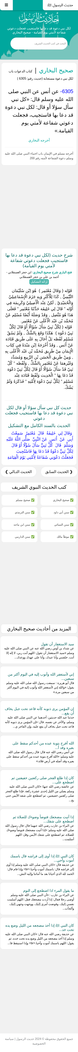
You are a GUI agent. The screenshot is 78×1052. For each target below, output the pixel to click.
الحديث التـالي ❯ (18, 472)
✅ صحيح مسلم (25, 500)
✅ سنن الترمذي (24, 512)
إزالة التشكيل (39, 281)
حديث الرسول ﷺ (60, 5)
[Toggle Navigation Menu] (6, 5)
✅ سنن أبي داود (63, 512)
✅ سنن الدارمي (24, 536)
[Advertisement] (39, 206)
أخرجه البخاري (39, 140)
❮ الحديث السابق (59, 472)
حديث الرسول (24, 1039)
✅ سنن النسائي (63, 524)
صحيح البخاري (55, 70)
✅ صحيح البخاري (63, 500)
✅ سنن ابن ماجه (24, 524)
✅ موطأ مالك (65, 536)
